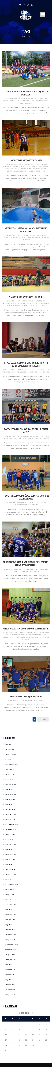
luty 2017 (8, 924)
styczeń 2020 (10, 749)
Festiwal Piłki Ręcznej (25, 98)
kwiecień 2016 (10, 970)
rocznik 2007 (19, 164)
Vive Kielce (45, 637)
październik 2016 (11, 945)
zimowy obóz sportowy (40, 237)
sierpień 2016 (10, 955)
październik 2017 (11, 884)
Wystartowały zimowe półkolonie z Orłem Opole (26, 431)
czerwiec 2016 (10, 960)
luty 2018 (8, 864)
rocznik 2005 (34, 101)
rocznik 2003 (9, 164)
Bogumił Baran (12, 171)
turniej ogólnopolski (11, 637)
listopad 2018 (10, 819)
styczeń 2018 (10, 869)
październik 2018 (11, 824)
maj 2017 (8, 909)
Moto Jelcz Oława (10, 98)
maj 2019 (8, 789)
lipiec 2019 (9, 779)
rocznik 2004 (24, 101)
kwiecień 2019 (10, 794)
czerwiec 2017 (10, 904)
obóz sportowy (8, 370)
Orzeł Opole (14, 101)
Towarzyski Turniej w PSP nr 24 (26, 696)
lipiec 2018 (9, 839)
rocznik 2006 (43, 101)
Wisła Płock (26, 639)
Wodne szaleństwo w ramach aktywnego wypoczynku (26, 230)
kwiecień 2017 (10, 914)
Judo (18, 372)
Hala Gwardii (43, 166)
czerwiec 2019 (10, 784)
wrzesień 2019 (10, 769)
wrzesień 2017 (10, 889)
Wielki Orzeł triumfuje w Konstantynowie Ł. (26, 628)
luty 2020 (8, 744)
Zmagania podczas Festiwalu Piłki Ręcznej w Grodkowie (26, 93)
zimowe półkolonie (42, 370)
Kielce (45, 569)
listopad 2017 (10, 879)
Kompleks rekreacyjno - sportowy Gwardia (31, 169)
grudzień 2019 (10, 754)
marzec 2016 (10, 975)
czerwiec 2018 (10, 844)
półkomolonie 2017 (21, 166)
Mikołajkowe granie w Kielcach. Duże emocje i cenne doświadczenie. (26, 564)
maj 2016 (8, 965)
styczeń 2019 (10, 809)
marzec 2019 (10, 799)
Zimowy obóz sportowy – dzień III (26, 297)
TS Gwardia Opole (9, 372)
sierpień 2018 (10, 834)
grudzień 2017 (10, 874)
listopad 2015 (10, 995)
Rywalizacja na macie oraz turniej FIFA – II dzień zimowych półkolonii (26, 364)
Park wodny (26, 240)
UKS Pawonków (20, 502)
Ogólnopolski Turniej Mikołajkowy (26, 571)
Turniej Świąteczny (31, 505)
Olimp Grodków (26, 103)
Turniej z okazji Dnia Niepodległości (33, 635)
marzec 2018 (10, 859)
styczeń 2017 (10, 929)
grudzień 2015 (10, 990)
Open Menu (42, 14)
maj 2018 (8, 849)
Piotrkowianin (8, 632)
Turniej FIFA (25, 372)
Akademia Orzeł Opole (37, 171)
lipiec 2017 (9, 899)
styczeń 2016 (10, 985)
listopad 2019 (10, 759)
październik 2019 (11, 764)
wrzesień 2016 (10, 950)
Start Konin (18, 632)
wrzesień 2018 (10, 829)
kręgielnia (19, 305)
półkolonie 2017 (29, 305)
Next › (45, 719)
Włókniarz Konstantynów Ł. (30, 637)
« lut (3, 1054)
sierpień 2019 (10, 774)
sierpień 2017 (10, 894)
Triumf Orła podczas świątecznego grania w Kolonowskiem (26, 497)
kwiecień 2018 (10, 854)
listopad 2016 (10, 940)
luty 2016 (8, 980)
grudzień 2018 (10, 814)
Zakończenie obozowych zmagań (26, 160)
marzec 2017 (10, 919)
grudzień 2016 (10, 935)
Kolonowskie (19, 505)
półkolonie (39, 164)
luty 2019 (8, 804)
